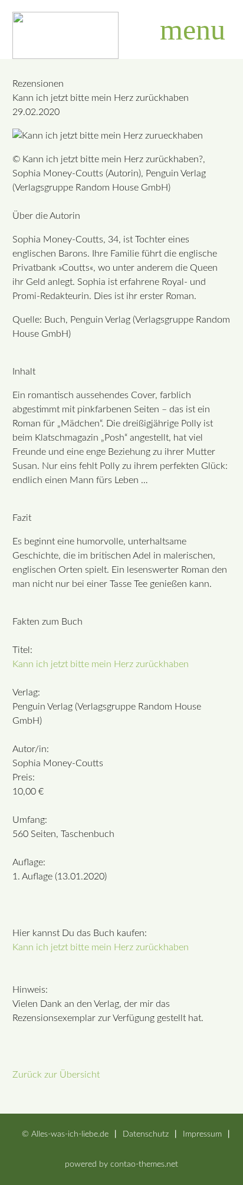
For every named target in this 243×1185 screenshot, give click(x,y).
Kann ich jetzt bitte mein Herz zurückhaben (100, 664)
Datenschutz (146, 1134)
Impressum (202, 1134)
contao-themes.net (144, 1164)
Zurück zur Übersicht (56, 1074)
